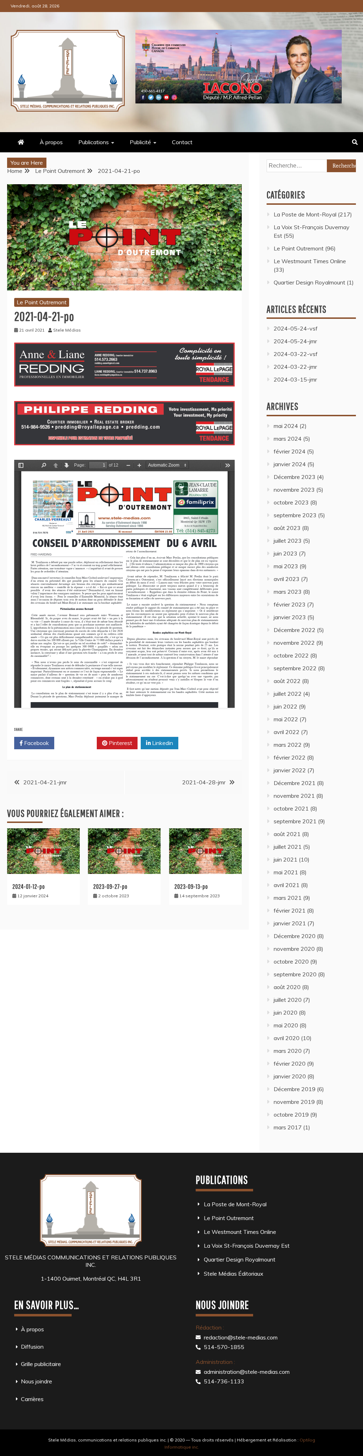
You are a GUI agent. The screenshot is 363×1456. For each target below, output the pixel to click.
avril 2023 (287, 578)
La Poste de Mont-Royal (305, 214)
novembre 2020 (294, 948)
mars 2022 (288, 744)
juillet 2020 (288, 999)
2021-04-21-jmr (45, 782)
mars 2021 (288, 897)
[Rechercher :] (311, 165)
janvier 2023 (290, 617)
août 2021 (287, 833)
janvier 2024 (290, 464)
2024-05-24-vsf (296, 328)
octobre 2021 (291, 808)
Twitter (78, 742)
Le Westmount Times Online (310, 261)
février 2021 (290, 910)
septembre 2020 (295, 974)
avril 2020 (287, 1038)
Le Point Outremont (42, 302)
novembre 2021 (294, 795)
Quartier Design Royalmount (309, 282)
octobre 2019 (291, 1114)
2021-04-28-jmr (203, 782)
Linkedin (162, 742)
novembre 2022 (294, 642)
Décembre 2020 (294, 935)
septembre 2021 (295, 821)
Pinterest (119, 742)
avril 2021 (287, 884)
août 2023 (287, 527)
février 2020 (290, 1063)
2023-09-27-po (110, 886)
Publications (93, 142)
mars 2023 (288, 591)
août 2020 (287, 987)
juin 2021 (285, 859)
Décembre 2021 (294, 782)
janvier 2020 (290, 1076)
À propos (51, 142)
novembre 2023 (294, 489)
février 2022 (290, 757)
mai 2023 (286, 566)
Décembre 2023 (294, 476)
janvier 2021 (290, 923)
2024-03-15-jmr (295, 379)
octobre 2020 (291, 961)
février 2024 (290, 451)
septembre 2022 (295, 668)
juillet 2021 (288, 846)
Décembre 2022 (294, 629)
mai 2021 (286, 872)
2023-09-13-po (191, 886)
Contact (182, 142)
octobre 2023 (291, 502)
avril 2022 (287, 731)
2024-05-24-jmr (295, 341)
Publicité (140, 142)
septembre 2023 (295, 515)
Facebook (36, 742)
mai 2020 (286, 1025)
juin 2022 (285, 706)
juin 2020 (285, 1012)
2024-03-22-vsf (296, 353)
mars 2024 (288, 438)
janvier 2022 (290, 770)
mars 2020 (288, 1050)
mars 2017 (288, 1127)
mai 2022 (286, 719)
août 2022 (287, 680)
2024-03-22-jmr (295, 366)
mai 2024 (286, 425)
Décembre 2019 (294, 1089)
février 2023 (290, 604)
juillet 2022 (288, 693)
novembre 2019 (294, 1101)
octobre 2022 (291, 655)
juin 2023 (285, 553)
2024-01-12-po (28, 886)
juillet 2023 (288, 540)
